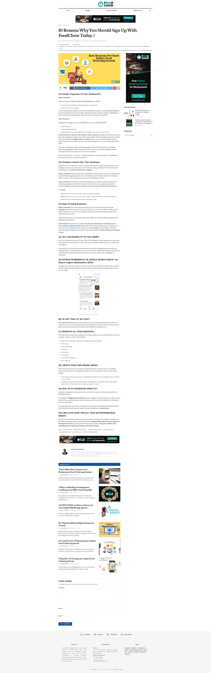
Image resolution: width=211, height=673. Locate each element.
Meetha (126, 650)
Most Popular (66, 25)
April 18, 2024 (74, 474)
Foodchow (94, 669)
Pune (113, 46)
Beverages (127, 654)
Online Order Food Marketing (81, 101)
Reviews (123, 46)
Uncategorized (145, 46)
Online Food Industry (106, 46)
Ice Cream (130, 652)
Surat (139, 46)
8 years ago (139, 125)
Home (60, 25)
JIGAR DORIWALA (64, 44)
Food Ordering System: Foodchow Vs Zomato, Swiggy (142, 112)
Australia (62, 46)
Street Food (129, 46)
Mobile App (81, 46)
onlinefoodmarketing (64, 432)
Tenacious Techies (118, 669)
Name (61, 608)
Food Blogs (136, 652)
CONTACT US (138, 10)
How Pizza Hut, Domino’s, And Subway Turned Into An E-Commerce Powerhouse (143, 121)
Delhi (66, 46)
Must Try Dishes (96, 46)
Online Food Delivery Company (81, 170)
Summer (135, 46)
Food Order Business (112, 111)
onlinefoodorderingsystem (90, 432)
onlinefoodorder (76, 432)
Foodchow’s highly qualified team (73, 226)
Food (68, 10)
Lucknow (75, 46)
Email (61, 616)
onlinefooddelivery (108, 429)
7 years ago (139, 116)
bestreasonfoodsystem (80, 429)
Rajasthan (118, 46)
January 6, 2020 (74, 510)
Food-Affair (127, 648)
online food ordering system (136, 650)
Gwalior (70, 46)
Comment (61, 587)
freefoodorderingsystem (94, 429)
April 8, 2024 (76, 44)
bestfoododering (67, 429)
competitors (143, 652)
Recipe (88, 10)
